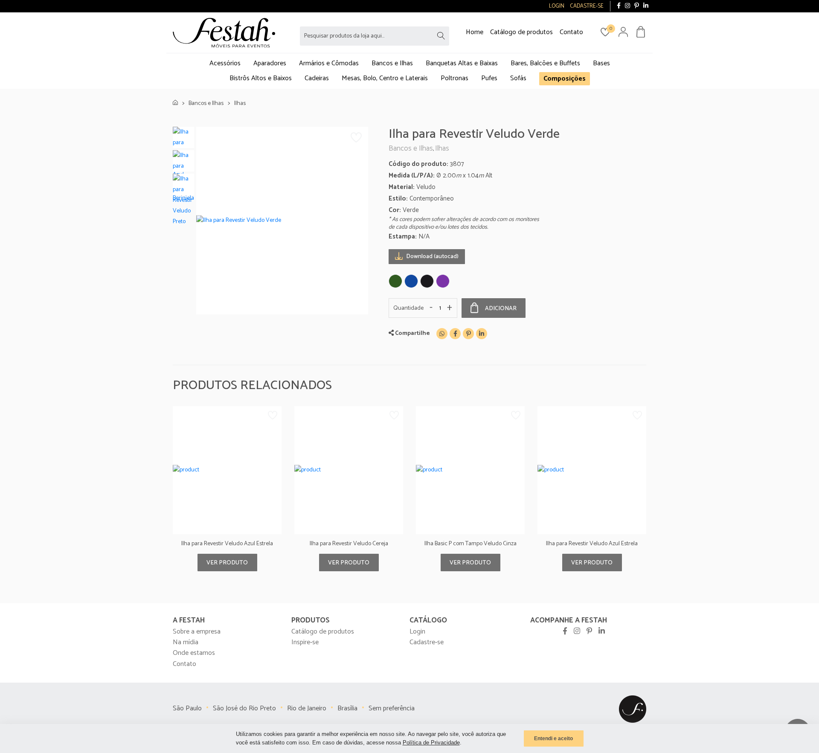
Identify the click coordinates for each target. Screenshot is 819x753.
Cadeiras (317, 78)
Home (474, 32)
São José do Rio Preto (244, 708)
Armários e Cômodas (329, 63)
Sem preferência (392, 708)
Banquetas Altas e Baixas (462, 63)
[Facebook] (619, 6)
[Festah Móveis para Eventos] (632, 709)
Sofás (518, 78)
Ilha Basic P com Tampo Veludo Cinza (470, 544)
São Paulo (187, 708)
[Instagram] (627, 6)
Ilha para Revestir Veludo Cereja (349, 544)
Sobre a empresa (197, 631)
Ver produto (227, 563)
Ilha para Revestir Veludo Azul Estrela (227, 544)
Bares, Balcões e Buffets (545, 63)
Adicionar (501, 309)
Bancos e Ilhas (392, 63)
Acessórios (225, 63)
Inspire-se (305, 642)
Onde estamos (194, 653)
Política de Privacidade (431, 742)
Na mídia (185, 642)
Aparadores (269, 63)
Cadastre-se (427, 642)
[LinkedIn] (646, 6)
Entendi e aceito (553, 738)
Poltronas (454, 78)
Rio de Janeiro (306, 708)
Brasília (347, 708)
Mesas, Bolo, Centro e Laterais (385, 78)
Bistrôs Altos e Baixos (260, 78)
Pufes (489, 78)
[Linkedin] (481, 333)
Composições (564, 78)
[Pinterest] (636, 6)
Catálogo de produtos (521, 32)
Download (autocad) (432, 257)
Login (417, 631)
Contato (571, 32)
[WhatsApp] (441, 333)
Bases (601, 63)
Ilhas (240, 103)
